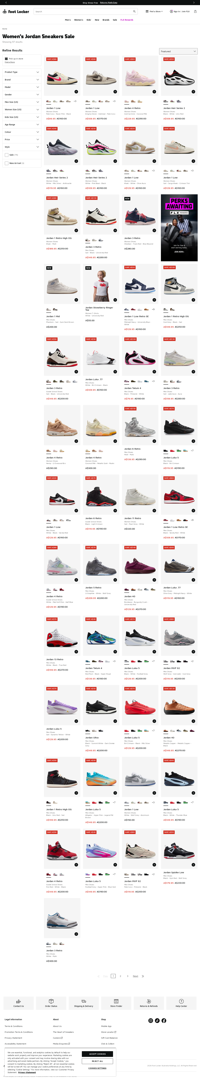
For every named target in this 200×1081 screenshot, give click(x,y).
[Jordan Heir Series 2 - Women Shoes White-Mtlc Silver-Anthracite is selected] (48, 171)
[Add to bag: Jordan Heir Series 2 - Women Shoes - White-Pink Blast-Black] (115, 161)
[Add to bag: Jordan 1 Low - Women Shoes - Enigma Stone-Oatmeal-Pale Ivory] (115, 91)
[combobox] (86, 11)
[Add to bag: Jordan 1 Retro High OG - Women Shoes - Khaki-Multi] (76, 230)
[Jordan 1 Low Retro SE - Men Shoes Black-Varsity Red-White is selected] (165, 520)
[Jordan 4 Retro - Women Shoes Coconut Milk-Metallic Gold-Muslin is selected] (87, 451)
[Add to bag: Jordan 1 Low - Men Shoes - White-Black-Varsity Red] (76, 510)
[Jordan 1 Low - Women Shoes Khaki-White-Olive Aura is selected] (126, 171)
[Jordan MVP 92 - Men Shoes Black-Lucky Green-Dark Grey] (179, 661)
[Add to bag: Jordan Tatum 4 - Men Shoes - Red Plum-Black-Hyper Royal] (115, 651)
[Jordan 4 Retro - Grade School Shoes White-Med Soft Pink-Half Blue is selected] (48, 589)
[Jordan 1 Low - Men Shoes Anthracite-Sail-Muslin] (55, 520)
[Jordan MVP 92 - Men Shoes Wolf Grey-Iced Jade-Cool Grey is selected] (165, 661)
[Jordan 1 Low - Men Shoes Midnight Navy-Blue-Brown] (61, 520)
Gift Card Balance (109, 1038)
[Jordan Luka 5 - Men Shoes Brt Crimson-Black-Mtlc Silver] (172, 451)
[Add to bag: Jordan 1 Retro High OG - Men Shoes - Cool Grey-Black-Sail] (193, 300)
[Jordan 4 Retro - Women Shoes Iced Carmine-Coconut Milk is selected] (126, 101)
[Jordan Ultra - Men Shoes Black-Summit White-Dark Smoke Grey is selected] (87, 731)
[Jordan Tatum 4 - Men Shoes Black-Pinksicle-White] (101, 661)
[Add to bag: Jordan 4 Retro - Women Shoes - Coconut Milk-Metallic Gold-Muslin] (115, 441)
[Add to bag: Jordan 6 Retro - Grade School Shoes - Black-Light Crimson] (115, 510)
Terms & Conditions (13, 1026)
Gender (8, 94)
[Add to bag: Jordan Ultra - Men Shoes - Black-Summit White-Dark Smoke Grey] (115, 721)
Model (8, 87)
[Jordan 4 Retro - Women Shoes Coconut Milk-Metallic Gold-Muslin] (139, 101)
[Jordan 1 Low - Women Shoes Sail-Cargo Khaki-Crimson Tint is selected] (165, 171)
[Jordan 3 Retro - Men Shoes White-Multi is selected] (48, 943)
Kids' (89, 20)
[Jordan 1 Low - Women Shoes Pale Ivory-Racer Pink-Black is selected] (48, 101)
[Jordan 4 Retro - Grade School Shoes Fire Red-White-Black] (61, 589)
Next (135, 976)
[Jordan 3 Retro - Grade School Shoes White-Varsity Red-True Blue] (75, 381)
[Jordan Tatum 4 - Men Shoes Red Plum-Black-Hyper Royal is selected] (87, 661)
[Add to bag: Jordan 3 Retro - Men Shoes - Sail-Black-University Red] (115, 230)
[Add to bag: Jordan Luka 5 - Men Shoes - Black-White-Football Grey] (154, 651)
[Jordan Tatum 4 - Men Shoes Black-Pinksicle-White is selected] (126, 381)
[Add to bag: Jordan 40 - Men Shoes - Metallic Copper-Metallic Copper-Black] (193, 721)
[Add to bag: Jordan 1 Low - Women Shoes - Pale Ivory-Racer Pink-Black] (76, 91)
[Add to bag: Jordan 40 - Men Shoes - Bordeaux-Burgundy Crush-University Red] (154, 580)
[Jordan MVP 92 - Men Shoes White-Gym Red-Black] (172, 661)
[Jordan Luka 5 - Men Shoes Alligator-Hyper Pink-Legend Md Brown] (185, 451)
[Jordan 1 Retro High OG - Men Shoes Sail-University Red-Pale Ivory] (55, 802)
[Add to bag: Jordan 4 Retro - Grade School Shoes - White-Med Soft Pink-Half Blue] (76, 580)
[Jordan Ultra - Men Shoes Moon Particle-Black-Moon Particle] (94, 731)
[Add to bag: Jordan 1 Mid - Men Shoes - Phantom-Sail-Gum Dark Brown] (76, 300)
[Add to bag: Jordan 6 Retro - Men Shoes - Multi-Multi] (154, 441)
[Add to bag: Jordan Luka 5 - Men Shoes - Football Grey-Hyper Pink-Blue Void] (115, 864)
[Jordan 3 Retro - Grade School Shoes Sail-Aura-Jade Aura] (68, 381)
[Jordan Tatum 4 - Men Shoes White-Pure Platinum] (139, 381)
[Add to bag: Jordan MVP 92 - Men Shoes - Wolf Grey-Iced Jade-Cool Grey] (193, 651)
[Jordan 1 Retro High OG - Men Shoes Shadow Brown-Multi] (172, 309)
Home (4, 29)
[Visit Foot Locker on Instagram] (150, 1020)
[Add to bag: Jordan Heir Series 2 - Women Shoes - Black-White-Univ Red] (193, 91)
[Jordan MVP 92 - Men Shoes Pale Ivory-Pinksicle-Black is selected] (126, 874)
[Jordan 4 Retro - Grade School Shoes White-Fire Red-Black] (55, 589)
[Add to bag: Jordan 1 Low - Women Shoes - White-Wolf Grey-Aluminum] (154, 793)
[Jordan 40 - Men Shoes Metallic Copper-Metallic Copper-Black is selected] (165, 731)
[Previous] (6, 2)
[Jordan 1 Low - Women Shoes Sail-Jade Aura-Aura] (55, 101)
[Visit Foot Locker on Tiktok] (157, 1020)
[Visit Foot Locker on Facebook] (163, 1020)
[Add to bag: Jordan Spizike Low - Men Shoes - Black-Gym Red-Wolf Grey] (193, 864)
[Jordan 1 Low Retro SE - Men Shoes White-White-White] (139, 309)
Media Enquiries (60, 1043)
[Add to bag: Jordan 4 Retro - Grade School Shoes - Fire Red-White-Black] (76, 864)
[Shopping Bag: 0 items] (195, 11)
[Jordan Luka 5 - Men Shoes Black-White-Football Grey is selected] (126, 661)
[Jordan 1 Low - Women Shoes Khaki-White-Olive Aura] (68, 101)
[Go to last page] (143, 976)
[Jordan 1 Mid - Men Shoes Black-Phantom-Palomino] (55, 309)
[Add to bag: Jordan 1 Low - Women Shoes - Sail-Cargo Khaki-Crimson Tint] (193, 161)
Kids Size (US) (11, 117)
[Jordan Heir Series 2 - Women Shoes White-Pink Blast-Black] (172, 101)
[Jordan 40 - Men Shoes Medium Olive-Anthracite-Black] (153, 589)
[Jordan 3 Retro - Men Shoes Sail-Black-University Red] (172, 381)
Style (7, 147)
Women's (78, 20)
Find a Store (10, 62)
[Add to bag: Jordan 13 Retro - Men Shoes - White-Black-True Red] (76, 651)
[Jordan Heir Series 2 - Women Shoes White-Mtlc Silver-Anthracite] (179, 101)
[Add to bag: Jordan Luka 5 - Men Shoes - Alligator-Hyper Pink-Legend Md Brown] (115, 793)
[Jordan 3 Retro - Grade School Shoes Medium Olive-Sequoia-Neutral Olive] (55, 381)
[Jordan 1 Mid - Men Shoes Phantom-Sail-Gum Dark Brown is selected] (48, 309)
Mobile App (106, 1026)
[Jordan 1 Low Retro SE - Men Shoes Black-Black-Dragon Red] (185, 520)
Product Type (11, 72)
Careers (56, 1038)
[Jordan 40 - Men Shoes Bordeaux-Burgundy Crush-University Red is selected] (126, 589)
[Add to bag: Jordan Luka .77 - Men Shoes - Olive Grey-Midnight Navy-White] (193, 580)
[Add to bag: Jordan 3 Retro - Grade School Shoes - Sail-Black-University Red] (76, 371)
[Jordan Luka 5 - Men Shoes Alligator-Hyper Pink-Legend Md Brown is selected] (87, 802)
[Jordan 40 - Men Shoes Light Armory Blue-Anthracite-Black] (146, 589)
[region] (100, 2)
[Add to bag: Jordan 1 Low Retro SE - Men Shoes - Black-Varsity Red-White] (193, 510)
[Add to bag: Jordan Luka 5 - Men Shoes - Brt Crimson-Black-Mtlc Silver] (154, 721)
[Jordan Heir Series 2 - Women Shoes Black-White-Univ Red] (55, 171)
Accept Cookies (97, 1054)
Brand (8, 79)
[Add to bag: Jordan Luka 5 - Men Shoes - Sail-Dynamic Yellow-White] (76, 721)
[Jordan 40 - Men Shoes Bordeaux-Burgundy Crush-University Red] (192, 731)
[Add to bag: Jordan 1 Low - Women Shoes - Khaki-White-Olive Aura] (154, 161)
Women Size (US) (13, 109)
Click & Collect (107, 1043)
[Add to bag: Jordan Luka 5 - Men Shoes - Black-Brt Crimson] (193, 441)
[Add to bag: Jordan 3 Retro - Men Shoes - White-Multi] (76, 934)
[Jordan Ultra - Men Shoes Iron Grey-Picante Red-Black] (101, 731)
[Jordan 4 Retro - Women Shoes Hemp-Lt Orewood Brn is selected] (48, 451)
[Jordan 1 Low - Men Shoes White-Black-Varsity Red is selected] (48, 520)
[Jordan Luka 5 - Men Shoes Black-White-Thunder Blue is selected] (165, 802)
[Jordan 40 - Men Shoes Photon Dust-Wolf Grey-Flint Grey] (139, 589)
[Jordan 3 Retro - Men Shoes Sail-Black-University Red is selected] (87, 240)
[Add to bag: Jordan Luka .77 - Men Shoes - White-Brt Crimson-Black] (115, 371)
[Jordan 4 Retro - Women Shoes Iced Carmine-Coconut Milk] (55, 451)
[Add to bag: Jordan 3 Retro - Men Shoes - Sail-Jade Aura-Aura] (193, 371)
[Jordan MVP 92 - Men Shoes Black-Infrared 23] (185, 661)
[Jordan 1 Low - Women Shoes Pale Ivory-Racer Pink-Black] (101, 101)
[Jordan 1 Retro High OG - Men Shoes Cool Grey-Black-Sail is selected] (165, 309)
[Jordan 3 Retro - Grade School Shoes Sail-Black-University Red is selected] (48, 381)
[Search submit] (134, 11)
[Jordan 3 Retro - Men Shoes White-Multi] (101, 240)
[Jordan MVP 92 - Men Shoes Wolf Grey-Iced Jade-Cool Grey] (133, 874)
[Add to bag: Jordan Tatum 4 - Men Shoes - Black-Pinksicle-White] (154, 371)
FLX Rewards (126, 20)
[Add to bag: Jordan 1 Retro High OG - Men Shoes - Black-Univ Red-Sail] (76, 793)
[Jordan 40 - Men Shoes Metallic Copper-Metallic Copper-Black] (133, 589)
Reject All (97, 1061)
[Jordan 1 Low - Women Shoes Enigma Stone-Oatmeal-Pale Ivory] (61, 101)
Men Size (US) (11, 102)
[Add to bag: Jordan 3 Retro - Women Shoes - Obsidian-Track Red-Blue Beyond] (154, 230)
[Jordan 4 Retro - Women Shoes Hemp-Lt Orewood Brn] (133, 101)
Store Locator (107, 1032)
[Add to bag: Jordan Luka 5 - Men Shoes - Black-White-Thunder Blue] (193, 793)
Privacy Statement (13, 1038)
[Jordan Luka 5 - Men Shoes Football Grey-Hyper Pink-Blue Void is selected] (87, 874)
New (97, 20)
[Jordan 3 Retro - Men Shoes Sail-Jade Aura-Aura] (94, 240)
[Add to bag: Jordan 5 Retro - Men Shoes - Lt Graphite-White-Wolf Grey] (115, 580)
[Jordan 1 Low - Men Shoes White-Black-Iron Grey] (68, 520)
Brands (106, 20)
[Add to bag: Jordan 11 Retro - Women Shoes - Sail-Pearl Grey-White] (154, 510)
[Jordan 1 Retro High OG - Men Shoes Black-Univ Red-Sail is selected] (48, 802)
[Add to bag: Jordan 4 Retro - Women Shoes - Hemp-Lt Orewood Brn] (76, 441)
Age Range (10, 124)
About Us (57, 1026)
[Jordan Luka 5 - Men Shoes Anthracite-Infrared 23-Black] (179, 451)
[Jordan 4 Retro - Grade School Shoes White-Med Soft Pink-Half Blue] (61, 874)
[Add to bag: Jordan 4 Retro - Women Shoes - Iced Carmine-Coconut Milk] (154, 91)
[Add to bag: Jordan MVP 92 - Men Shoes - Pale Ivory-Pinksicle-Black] (154, 864)
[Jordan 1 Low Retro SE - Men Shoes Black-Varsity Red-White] (133, 309)
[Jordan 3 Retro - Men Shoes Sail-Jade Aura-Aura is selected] (165, 381)
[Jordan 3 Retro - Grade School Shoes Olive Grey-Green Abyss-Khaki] (61, 381)
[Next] (193, 2)
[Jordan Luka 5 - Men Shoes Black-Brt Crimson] (139, 661)
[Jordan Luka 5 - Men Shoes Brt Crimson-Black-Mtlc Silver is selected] (126, 731)
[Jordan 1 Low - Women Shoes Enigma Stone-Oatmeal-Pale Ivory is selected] (87, 101)
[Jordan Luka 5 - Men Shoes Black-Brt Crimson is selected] (165, 451)
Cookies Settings (97, 1068)
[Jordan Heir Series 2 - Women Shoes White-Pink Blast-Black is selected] (87, 171)
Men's (68, 20)
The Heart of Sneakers (63, 1032)
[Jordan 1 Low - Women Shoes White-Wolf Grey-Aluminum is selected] (126, 802)
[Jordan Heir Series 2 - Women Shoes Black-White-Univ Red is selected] (165, 101)
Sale (115, 20)
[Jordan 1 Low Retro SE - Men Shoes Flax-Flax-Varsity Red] (146, 309)
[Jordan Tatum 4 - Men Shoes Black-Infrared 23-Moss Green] (133, 381)
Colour (8, 132)
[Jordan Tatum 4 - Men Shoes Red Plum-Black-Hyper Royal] (146, 381)
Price (7, 139)
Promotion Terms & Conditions (19, 1032)
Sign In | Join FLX (181, 11)
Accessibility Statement (15, 1043)
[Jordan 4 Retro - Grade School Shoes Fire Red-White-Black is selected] (48, 874)
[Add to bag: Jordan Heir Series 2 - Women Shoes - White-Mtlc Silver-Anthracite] (76, 161)
